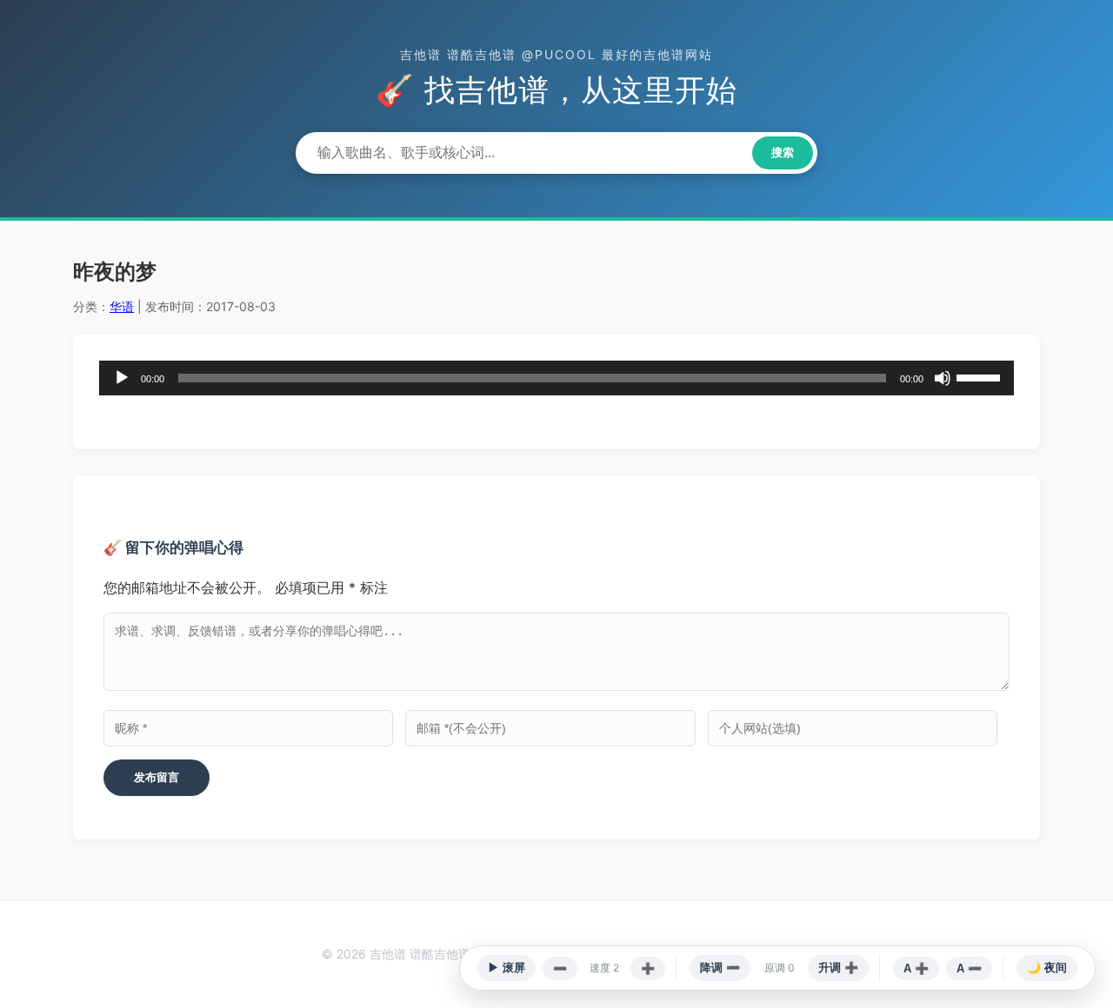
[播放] (121, 378)
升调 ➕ (838, 967)
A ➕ (916, 968)
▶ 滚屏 (506, 967)
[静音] (942, 378)
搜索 (782, 152)
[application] (556, 378)
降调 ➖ (720, 967)
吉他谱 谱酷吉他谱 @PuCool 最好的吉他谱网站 (556, 54)
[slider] (980, 376)
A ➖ (969, 968)
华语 (122, 306)
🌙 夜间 (1047, 967)
